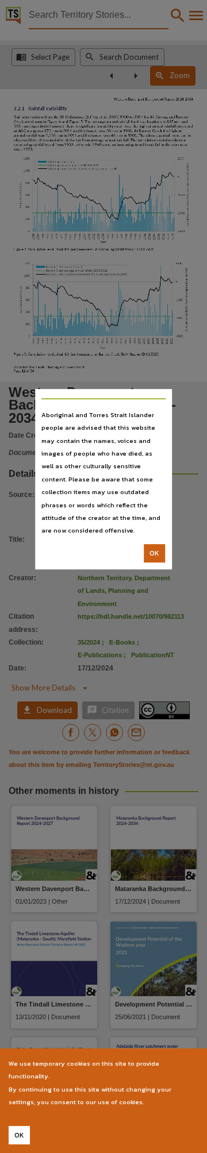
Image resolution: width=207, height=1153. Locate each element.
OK (154, 553)
